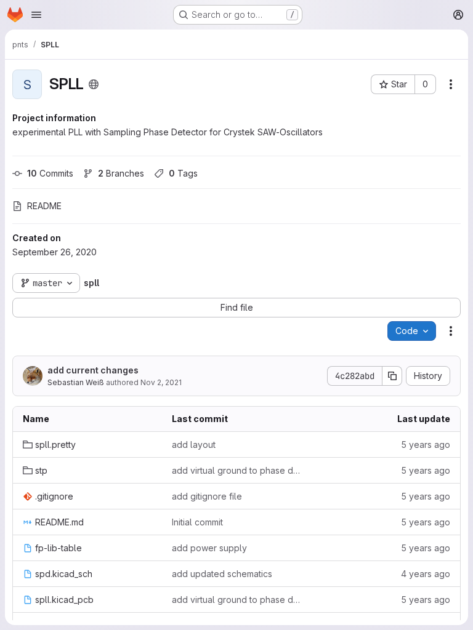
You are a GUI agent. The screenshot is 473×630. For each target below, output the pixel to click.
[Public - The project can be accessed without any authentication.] (94, 84)
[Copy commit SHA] (392, 376)
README (44, 206)
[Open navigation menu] (36, 15)
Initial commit (197, 522)
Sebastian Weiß (75, 382)
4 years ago (425, 573)
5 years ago (425, 444)
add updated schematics (222, 573)
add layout (194, 444)
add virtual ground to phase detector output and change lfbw (236, 470)
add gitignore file (207, 496)
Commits (50, 173)
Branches (121, 173)
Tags (183, 173)
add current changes (93, 370)
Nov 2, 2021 (161, 382)
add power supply (209, 548)
